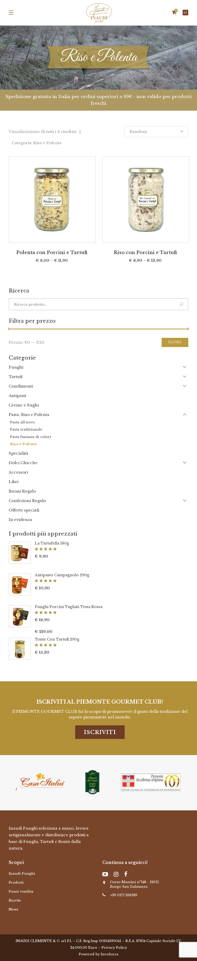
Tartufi (16, 376)
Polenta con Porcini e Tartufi (51, 252)
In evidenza (20, 519)
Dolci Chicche (23, 462)
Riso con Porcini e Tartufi (145, 252)
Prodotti (16, 882)
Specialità (18, 453)
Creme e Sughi (24, 405)
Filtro (175, 342)
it (185, 12)
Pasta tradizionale (26, 429)
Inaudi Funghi (22, 873)
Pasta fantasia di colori (30, 437)
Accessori (18, 472)
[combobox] (156, 131)
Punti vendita (21, 891)
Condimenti (21, 386)
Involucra (110, 954)
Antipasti (17, 395)
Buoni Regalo (22, 491)
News (13, 909)
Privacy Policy (114, 947)
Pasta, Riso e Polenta (29, 414)
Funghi (16, 367)
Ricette (15, 900)
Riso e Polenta (23, 444)
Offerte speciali (24, 510)
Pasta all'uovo (22, 422)
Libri (13, 481)
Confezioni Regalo (27, 500)
